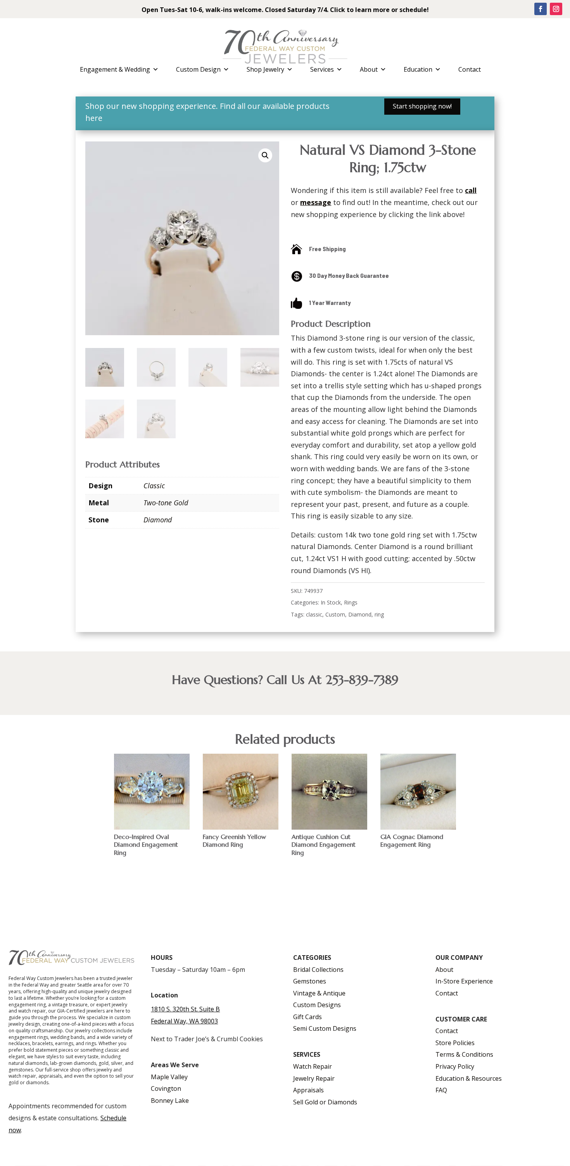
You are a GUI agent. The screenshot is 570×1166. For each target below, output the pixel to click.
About (369, 69)
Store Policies (455, 1043)
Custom (335, 614)
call (471, 190)
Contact (469, 69)
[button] (265, 155)
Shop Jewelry (265, 69)
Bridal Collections (318, 969)
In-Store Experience (464, 981)
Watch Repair (312, 1066)
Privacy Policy (454, 1066)
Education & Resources (468, 1078)
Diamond (157, 519)
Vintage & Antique (319, 993)
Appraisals (308, 1090)
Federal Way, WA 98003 (184, 1021)
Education (418, 69)
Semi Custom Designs (324, 1028)
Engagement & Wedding (115, 69)
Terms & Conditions (464, 1054)
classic (314, 614)
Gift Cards (307, 1017)
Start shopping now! (422, 106)
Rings (351, 602)
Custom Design (198, 69)
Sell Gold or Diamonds (325, 1102)
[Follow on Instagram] (556, 9)
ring (379, 614)
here (93, 118)
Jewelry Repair (314, 1078)
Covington (166, 1088)
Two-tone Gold (165, 502)
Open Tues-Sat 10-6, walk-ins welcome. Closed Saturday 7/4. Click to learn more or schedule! (285, 9)
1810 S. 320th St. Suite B (185, 1009)
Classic (154, 485)
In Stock (331, 602)
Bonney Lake (170, 1100)
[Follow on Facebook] (540, 9)
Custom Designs (317, 1005)
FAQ (441, 1090)
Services (322, 69)
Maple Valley (169, 1077)
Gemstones (309, 981)
